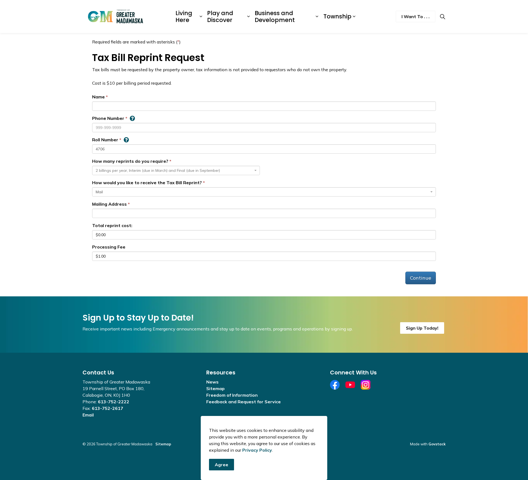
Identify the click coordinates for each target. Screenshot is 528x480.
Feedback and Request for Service (243, 401)
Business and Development (275, 16)
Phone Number (108, 118)
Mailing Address (109, 204)
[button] (132, 118)
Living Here (183, 16)
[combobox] (176, 170)
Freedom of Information (232, 395)
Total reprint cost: (112, 225)
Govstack (437, 444)
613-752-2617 (107, 408)
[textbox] (174, 170)
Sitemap (215, 388)
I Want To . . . (416, 16)
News (212, 382)
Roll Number (105, 139)
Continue (420, 278)
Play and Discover (220, 16)
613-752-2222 (113, 401)
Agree (221, 464)
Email (88, 415)
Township (337, 16)
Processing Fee (108, 247)
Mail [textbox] (99, 191)
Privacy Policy (257, 450)
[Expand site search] (442, 16)
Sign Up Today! (422, 328)
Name (98, 97)
